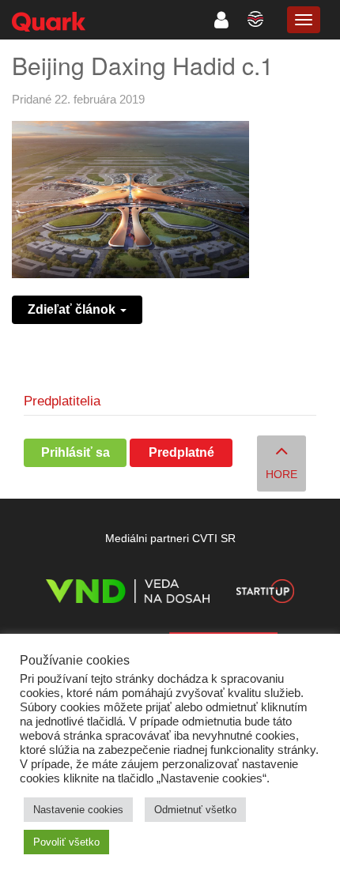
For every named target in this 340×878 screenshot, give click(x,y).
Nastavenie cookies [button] (78, 810)
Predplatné (181, 452)
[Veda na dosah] (128, 594)
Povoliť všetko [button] (66, 842)
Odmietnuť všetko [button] (195, 810)
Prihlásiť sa (75, 452)
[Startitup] (264, 594)
